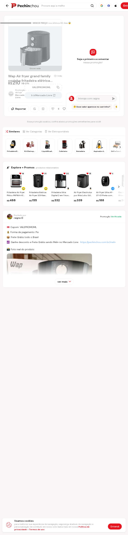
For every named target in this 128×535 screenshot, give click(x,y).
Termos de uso (36, 529)
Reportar (20, 108)
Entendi (115, 526)
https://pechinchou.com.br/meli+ (98, 242)
